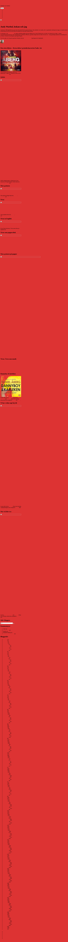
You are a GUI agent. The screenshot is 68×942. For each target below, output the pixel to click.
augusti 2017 (6, 766)
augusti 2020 (6, 722)
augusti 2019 (6, 737)
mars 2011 (5, 859)
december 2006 (6, 920)
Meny (2, 8)
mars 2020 (5, 728)
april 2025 (5, 655)
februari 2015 (6, 802)
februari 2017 (6, 773)
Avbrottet (5, 14)
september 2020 (6, 721)
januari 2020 (5, 731)
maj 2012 (5, 842)
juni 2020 (5, 725)
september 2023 (6, 678)
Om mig (5, 16)
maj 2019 (5, 740)
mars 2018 (5, 757)
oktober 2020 (6, 720)
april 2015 (5, 799)
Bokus (19, 400)
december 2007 (6, 906)
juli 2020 (5, 723)
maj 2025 (5, 653)
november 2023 (6, 675)
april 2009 (5, 886)
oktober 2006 (6, 923)
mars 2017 (5, 772)
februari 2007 (6, 918)
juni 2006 (5, 927)
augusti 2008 (6, 896)
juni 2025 (5, 652)
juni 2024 (5, 667)
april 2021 (5, 713)
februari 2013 (6, 831)
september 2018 (6, 750)
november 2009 (6, 878)
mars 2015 (5, 801)
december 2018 (6, 746)
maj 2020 (5, 726)
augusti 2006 (6, 925)
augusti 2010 (6, 867)
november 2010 (6, 863)
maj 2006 (5, 929)
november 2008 (6, 892)
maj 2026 (5, 640)
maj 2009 (5, 885)
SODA (4, 13)
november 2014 (6, 806)
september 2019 (6, 736)
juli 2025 (5, 651)
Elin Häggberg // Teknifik (8, 633)
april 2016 (5, 785)
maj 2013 (5, 827)
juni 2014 (5, 812)
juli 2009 (5, 883)
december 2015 (6, 790)
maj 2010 (5, 871)
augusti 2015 (6, 795)
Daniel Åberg (3, 3)
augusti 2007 (6, 911)
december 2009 (6, 877)
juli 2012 (5, 839)
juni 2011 (5, 855)
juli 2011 (5, 854)
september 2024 (6, 663)
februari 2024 (6, 672)
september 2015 (6, 793)
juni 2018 (5, 754)
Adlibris (14, 400)
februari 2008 (6, 903)
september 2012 (6, 837)
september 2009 (6, 880)
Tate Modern (11, 33)
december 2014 (6, 804)
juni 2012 (5, 841)
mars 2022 (5, 699)
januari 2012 (5, 847)
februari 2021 (6, 715)
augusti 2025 (6, 650)
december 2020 (6, 717)
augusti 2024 (6, 664)
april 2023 (5, 684)
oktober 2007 (6, 908)
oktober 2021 (6, 705)
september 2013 (6, 822)
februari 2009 (6, 889)
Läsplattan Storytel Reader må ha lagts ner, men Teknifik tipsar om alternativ (23, 628)
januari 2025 (5, 658)
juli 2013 (5, 825)
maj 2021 (5, 711)
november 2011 (6, 849)
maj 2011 (5, 856)
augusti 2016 (6, 780)
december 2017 (6, 761)
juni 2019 (5, 739)
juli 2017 (5, 767)
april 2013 (5, 828)
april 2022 (5, 698)
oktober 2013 (6, 821)
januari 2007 (5, 919)
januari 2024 (5, 673)
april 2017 (5, 771)
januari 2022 (5, 702)
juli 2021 (5, 709)
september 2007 (6, 909)
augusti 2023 (6, 679)
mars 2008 (5, 902)
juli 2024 (5, 666)
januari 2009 (5, 890)
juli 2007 (5, 912)
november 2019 (6, 733)
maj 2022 (5, 697)
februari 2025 (6, 657)
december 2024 (6, 660)
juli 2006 (5, 926)
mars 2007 (5, 917)
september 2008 (6, 895)
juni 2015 (5, 797)
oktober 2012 (6, 836)
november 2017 (6, 762)
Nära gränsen (6, 11)
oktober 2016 (6, 778)
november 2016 (6, 777)
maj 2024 (5, 668)
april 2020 (5, 727)
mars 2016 (5, 786)
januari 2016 (5, 789)
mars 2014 (5, 815)
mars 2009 (5, 888)
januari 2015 (5, 803)
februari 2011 (6, 860)
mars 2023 (5, 685)
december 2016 (6, 775)
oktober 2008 (6, 894)
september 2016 (6, 779)
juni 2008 (5, 898)
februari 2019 (6, 744)
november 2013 (6, 820)
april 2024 (5, 669)
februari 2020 (6, 730)
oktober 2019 (6, 734)
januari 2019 (5, 745)
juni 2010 (5, 869)
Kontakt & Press (6, 17)
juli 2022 (5, 695)
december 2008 (6, 891)
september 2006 (6, 924)
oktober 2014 (6, 807)
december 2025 (6, 645)
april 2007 (5, 915)
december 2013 (6, 819)
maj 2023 (5, 682)
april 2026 (5, 641)
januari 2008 (5, 904)
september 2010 (6, 866)
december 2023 (6, 674)
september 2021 (6, 707)
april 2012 (5, 843)
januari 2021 (5, 716)
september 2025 (6, 649)
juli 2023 (5, 680)
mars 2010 (5, 873)
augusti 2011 (5, 853)
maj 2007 (5, 914)
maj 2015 (5, 798)
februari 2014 (6, 816)
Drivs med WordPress (11, 940)
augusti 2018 (6, 751)
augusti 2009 (6, 882)
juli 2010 (5, 868)
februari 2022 (6, 701)
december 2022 (6, 688)
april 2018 (5, 756)
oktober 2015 (6, 792)
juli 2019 (5, 738)
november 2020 (6, 719)
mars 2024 (5, 670)
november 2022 (6, 690)
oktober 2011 (6, 850)
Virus (4, 10)
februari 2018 (6, 758)
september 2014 (6, 808)
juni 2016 (5, 783)
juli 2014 (5, 810)
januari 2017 (5, 774)
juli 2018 (5, 752)
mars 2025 (5, 656)
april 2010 (5, 872)
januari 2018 (5, 760)
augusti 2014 (6, 809)
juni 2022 (5, 696)
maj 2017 (5, 769)
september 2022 (6, 692)
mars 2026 (5, 643)
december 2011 (6, 848)
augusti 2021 (6, 708)
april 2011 (5, 857)
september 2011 (6, 851)
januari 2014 (5, 818)
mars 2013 (5, 830)
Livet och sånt (18, 42)
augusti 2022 (6, 693)
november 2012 (6, 834)
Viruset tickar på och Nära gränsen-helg (19, 630)
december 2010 (6, 862)
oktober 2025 (6, 647)
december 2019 (6, 732)
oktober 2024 (6, 662)
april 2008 (5, 901)
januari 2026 (5, 644)
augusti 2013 (6, 824)
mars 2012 (5, 844)
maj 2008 (5, 900)
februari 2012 (6, 845)
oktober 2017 (6, 763)
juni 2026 (5, 639)
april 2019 (5, 742)
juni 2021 (5, 710)
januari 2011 (5, 861)
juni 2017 (5, 768)
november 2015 (6, 791)
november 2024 (6, 661)
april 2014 (5, 814)
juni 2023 (5, 681)
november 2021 (6, 704)
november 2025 (6, 646)
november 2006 (6, 921)
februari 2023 (6, 686)
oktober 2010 (6, 865)
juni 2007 (5, 913)
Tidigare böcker (6, 15)
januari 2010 (5, 876)
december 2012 (6, 833)
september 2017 (6, 765)
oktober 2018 (6, 749)
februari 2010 (6, 874)
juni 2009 (5, 884)
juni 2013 (5, 826)
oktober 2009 (6, 879)
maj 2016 (5, 784)
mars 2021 (5, 714)
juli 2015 (5, 796)
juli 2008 (5, 897)
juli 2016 (5, 781)
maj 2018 (5, 755)
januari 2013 (5, 832)
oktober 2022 (6, 691)
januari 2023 (5, 687)
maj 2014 (5, 813)
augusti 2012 (6, 838)
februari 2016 (6, 787)
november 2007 (6, 907)
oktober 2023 (6, 676)
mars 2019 (5, 743)
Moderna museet (27, 38)
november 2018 (6, 748)
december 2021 (6, 703)
